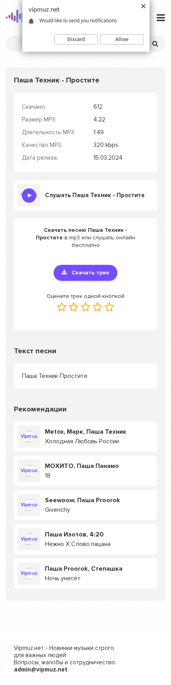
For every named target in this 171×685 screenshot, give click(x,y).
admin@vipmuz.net (41, 669)
